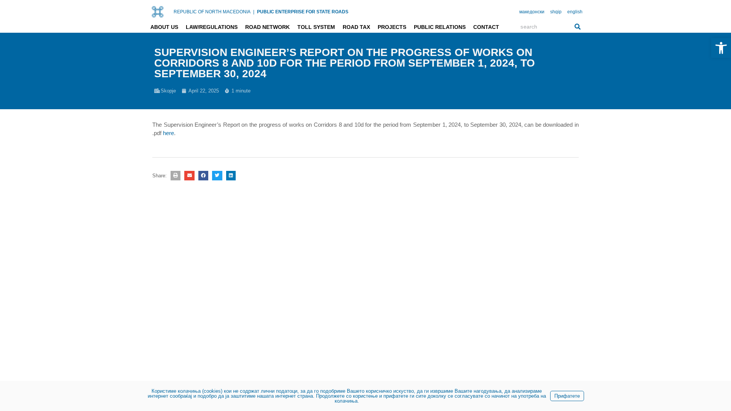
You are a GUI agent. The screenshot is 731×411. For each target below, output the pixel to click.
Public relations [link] (440, 27)
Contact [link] (486, 27)
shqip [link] (556, 11)
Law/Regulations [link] (212, 27)
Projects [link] (392, 27)
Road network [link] (267, 27)
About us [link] (164, 27)
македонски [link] (531, 11)
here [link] (168, 133)
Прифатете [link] (567, 396)
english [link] (575, 11)
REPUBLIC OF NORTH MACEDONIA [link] (212, 11)
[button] (175, 175)
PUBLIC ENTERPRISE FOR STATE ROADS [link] (302, 11)
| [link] (253, 11)
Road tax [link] (356, 27)
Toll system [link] (316, 27)
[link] (721, 48)
